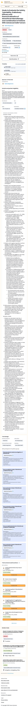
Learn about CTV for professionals (9, 690)
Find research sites (5, 687)
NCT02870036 (5, 51)
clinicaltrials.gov (10, 673)
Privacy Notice (4, 700)
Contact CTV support (6, 695)
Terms (2, 702)
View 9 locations (13, 59)
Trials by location (5, 683)
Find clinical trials (5, 680)
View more (14, 623)
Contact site (14, 575)
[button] (7, 34)
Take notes (13, 55)
